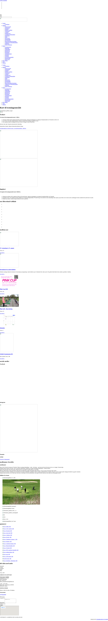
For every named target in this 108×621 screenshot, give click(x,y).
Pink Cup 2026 (4, 289)
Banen (3, 45)
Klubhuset (7, 43)
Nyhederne (7, 24)
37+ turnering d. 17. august (7, 248)
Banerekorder (7, 39)
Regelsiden (7, 52)
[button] (54, 566)
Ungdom (6, 32)
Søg (1, 14)
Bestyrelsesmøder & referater (10, 41)
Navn (1, 596)
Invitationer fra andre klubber (8, 269)
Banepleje (7, 55)
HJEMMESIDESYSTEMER (102, 619)
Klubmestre (7, 35)
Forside (3, 23)
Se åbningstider (3, 594)
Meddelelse (2, 602)
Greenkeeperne (8, 47)
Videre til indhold (3, 0)
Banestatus (7, 48)
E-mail (1, 598)
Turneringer (7, 31)
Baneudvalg (7, 50)
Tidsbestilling (7, 49)
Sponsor (4, 62)
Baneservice (7, 51)
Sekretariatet (7, 27)
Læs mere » (2, 252)
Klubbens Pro (7, 33)
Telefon (1, 603)
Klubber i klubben (8, 30)
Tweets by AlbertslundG (5, 459)
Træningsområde (8, 53)
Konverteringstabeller (9, 57)
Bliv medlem (5, 60)
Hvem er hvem (8, 26)
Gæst (3, 61)
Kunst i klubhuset (8, 44)
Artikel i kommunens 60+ (6, 354)
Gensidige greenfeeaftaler (10, 34)
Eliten (6, 36)
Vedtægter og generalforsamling (11, 42)
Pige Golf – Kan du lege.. (6, 309)
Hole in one (7, 38)
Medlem (4, 25)
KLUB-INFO (7, 40)
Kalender (7, 29)
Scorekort (7, 56)
